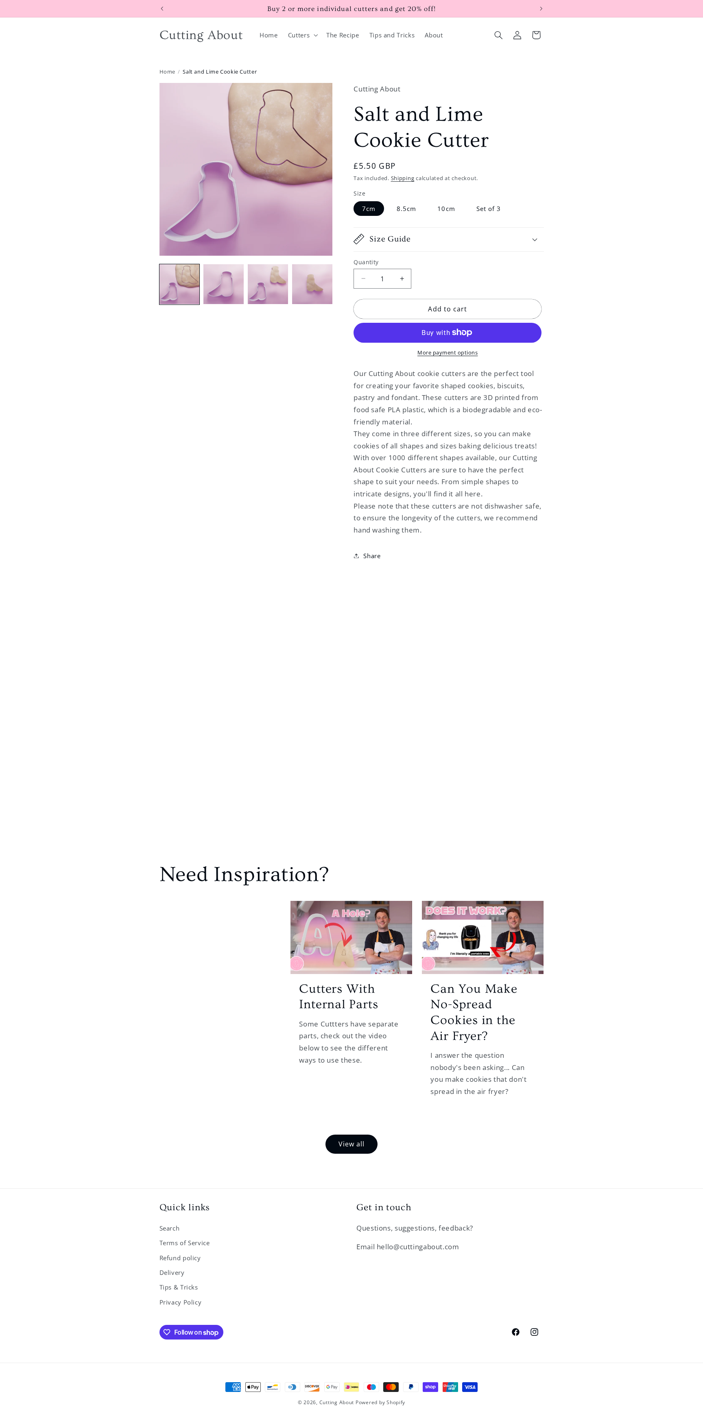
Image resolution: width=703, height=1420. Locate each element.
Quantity (366, 261)
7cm (369, 208)
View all (351, 1143)
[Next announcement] (541, 8)
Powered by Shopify (380, 1402)
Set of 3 (488, 208)
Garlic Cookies (215, 920)
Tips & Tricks (178, 1287)
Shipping (403, 177)
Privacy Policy (180, 1302)
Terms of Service (184, 1243)
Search (169, 1228)
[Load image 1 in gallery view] (179, 284)
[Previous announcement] (162, 8)
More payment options (447, 352)
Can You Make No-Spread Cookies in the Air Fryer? (473, 1012)
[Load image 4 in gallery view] (312, 284)
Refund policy (180, 1258)
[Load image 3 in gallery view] (268, 284)
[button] (302, 35)
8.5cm (406, 208)
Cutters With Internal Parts (338, 997)
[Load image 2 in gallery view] (223, 284)
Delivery (172, 1272)
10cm (446, 208)
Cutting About (336, 1402)
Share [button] (371, 555)
